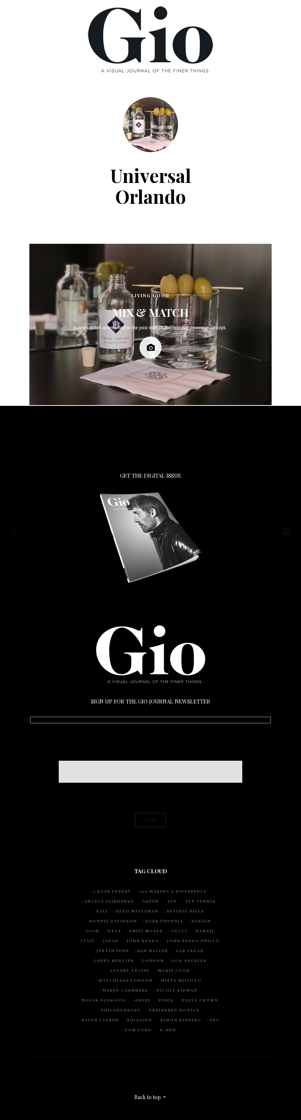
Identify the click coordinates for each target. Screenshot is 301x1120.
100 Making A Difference (173, 891)
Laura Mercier (114, 960)
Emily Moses (146, 930)
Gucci (179, 930)
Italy (88, 940)
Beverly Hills (185, 911)
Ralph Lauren (100, 1019)
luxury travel (130, 970)
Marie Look (174, 970)
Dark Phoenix (164, 920)
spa (214, 1019)
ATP (172, 901)
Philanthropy (121, 1010)
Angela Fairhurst (109, 901)
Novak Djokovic (104, 1000)
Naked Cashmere (125, 990)
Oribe (143, 1000)
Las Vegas (190, 950)
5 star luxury (112, 891)
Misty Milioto (181, 980)
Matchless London (126, 980)
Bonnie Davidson (113, 920)
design (201, 920)
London (153, 960)
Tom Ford (138, 1029)
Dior (92, 930)
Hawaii (205, 930)
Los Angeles (189, 960)
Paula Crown (200, 1000)
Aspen (150, 901)
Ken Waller (152, 950)
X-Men (168, 1029)
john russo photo (193, 940)
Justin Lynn (113, 950)
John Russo (143, 940)
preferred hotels (174, 1010)
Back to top (148, 1097)
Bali (102, 911)
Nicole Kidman (176, 990)
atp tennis (200, 901)
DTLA (114, 930)
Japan (111, 940)
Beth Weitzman (137, 911)
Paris (166, 1000)
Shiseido (139, 1019)
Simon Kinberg (181, 1019)
